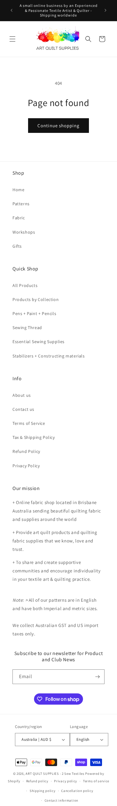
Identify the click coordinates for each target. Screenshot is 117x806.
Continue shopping (58, 126)
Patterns (21, 203)
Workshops (23, 232)
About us (21, 395)
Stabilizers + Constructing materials (48, 356)
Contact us (23, 409)
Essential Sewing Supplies (38, 341)
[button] (12, 39)
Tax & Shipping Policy (33, 437)
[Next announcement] (105, 10)
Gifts (17, 246)
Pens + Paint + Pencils (34, 313)
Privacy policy (65, 781)
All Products (24, 285)
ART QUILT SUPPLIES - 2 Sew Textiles (55, 773)
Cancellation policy (77, 791)
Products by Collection (35, 299)
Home (18, 189)
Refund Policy (26, 451)
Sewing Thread (27, 327)
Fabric (18, 218)
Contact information (61, 800)
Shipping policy (43, 791)
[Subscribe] (97, 676)
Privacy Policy (26, 466)
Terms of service (96, 781)
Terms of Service (28, 423)
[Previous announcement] (11, 10)
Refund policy (37, 781)
